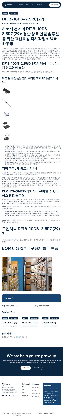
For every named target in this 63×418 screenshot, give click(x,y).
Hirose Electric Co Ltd (28, 23)
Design (5, 13)
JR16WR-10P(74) (49, 323)
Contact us (54, 4)
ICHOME (6, 23)
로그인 (18, 337)
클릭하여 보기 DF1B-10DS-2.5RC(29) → (14, 254)
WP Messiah (17, 415)
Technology (13, 13)
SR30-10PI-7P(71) (9, 323)
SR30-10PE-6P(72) (30, 323)
